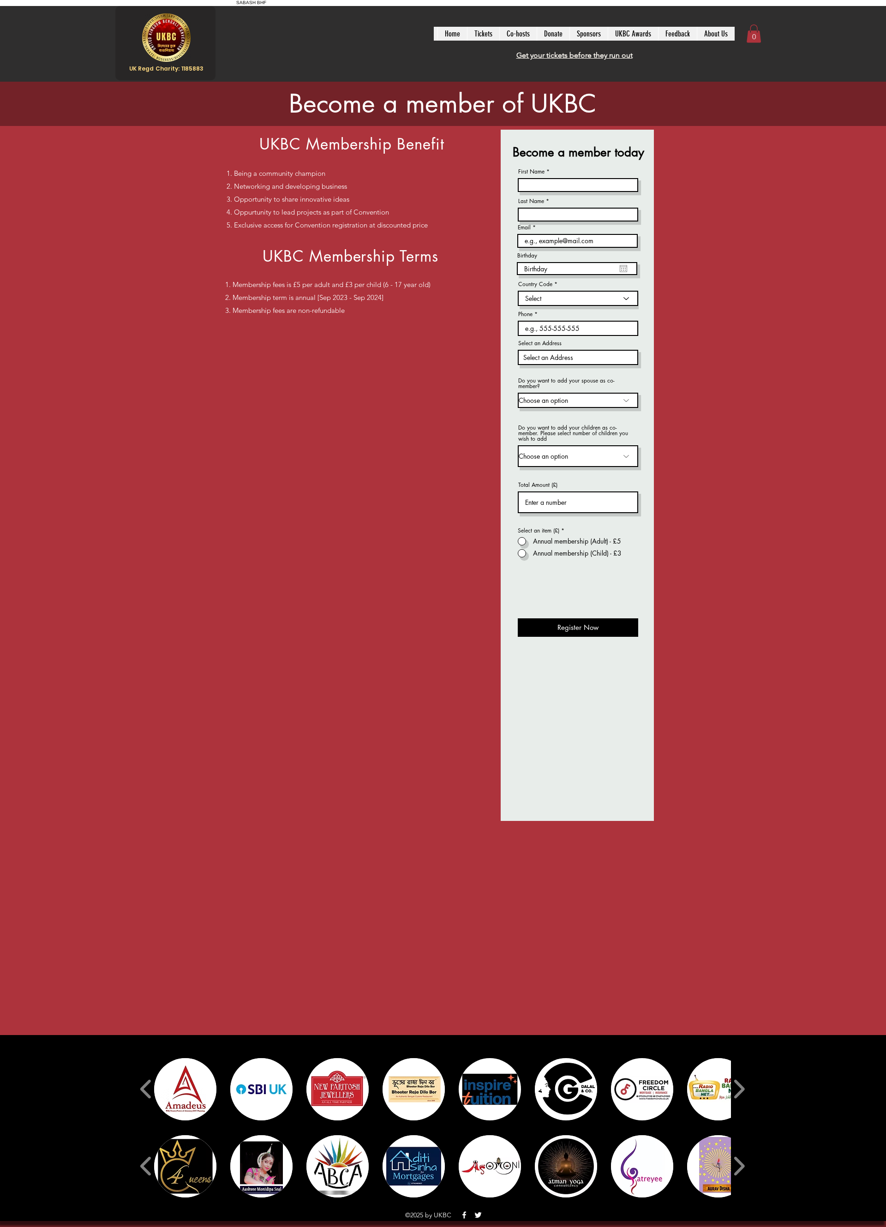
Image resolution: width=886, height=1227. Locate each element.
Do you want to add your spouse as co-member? (566, 383)
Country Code (535, 284)
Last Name (531, 201)
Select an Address (540, 343)
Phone (525, 314)
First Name (531, 171)
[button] (753, 33)
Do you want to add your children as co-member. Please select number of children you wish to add (573, 433)
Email (524, 227)
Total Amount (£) (537, 485)
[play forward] (739, 1089)
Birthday (527, 255)
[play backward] (146, 1089)
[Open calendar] (623, 268)
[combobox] (578, 357)
